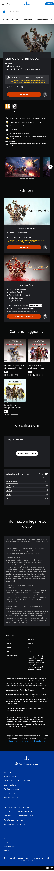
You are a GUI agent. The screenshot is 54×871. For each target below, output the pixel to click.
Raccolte (15, 20)
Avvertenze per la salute (14, 710)
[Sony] (48, 870)
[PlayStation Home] (27, 3)
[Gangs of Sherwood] (22, 167)
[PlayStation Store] (11, 12)
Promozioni (28, 20)
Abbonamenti (42, 20)
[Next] (50, 167)
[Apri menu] (3, 4)
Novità (6, 20)
